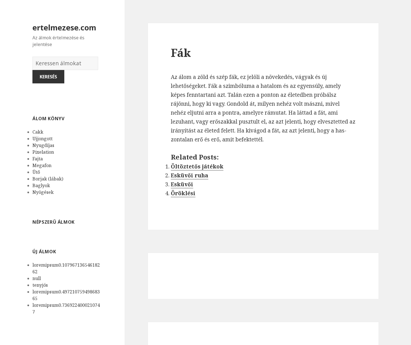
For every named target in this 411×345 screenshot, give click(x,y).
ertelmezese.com (64, 27)
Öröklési (183, 193)
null (36, 278)
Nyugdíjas (43, 145)
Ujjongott (42, 139)
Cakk (37, 132)
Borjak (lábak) (47, 179)
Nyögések (43, 192)
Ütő (36, 172)
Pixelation (43, 152)
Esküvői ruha (189, 175)
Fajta (37, 159)
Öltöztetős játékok (197, 166)
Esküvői (182, 184)
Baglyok (41, 185)
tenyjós (40, 285)
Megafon (41, 165)
